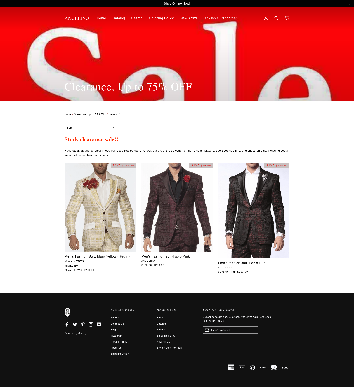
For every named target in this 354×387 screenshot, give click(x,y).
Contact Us (117, 323)
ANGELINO (77, 18)
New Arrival (189, 17)
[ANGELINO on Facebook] (67, 324)
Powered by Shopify (76, 333)
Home (101, 17)
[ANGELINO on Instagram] (91, 324)
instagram (116, 335)
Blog (113, 329)
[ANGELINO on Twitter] (75, 324)
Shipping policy (120, 353)
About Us (116, 347)
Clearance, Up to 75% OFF (90, 114)
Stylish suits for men (221, 17)
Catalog (118, 17)
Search (137, 17)
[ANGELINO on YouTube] (99, 324)
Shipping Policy (161, 17)
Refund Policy (119, 341)
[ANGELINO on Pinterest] (83, 324)
